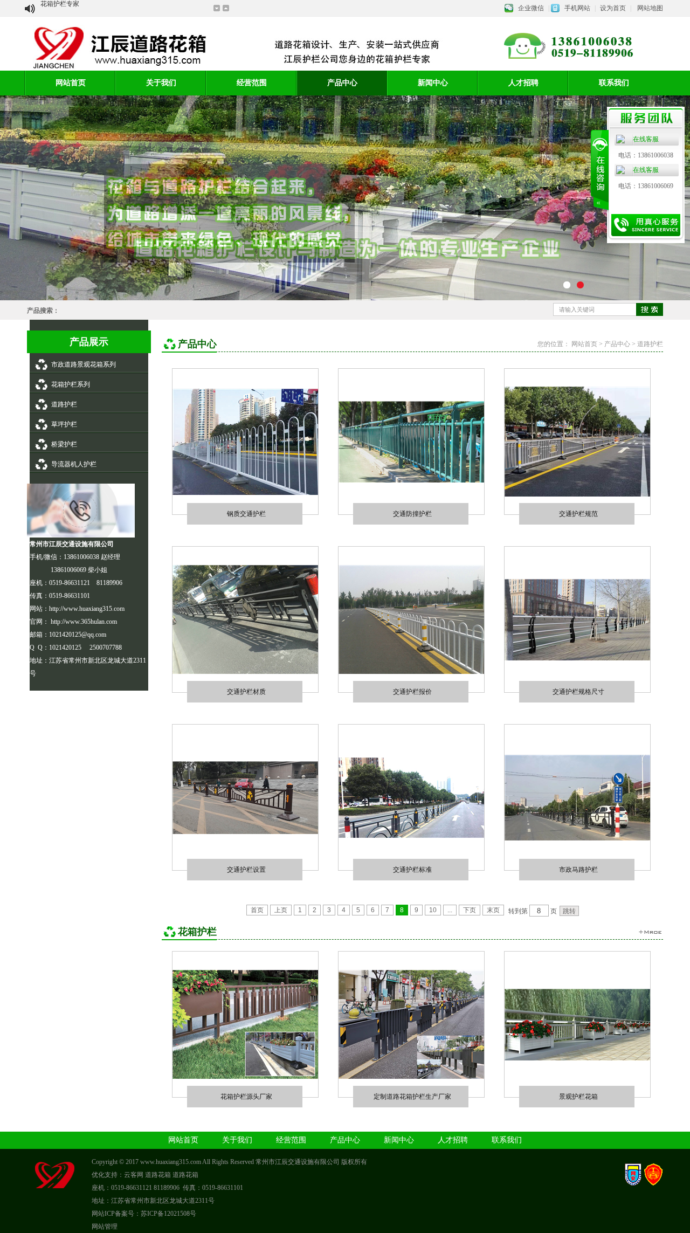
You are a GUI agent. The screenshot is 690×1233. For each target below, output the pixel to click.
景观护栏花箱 (578, 1096)
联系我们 (507, 1140)
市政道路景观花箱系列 (83, 364)
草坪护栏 (64, 424)
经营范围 (252, 83)
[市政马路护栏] (577, 838)
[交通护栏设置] (245, 832)
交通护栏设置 (246, 869)
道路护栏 (64, 404)
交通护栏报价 (412, 691)
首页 (257, 910)
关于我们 (161, 83)
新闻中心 (433, 83)
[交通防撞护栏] (411, 480)
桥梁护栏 (64, 444)
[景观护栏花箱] (577, 1058)
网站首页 (71, 83)
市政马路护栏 (578, 869)
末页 (493, 910)
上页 (280, 910)
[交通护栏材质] (245, 672)
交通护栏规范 (578, 513)
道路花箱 (158, 1175)
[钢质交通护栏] (245, 493)
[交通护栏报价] (411, 672)
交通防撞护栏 (412, 513)
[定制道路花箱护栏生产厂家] (411, 1076)
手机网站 (577, 8)
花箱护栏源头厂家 (246, 1096)
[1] (582, 286)
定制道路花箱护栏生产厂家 (412, 1096)
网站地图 (650, 8)
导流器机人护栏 (73, 464)
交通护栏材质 (246, 691)
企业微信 (531, 8)
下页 (469, 910)
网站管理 (105, 1226)
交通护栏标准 (412, 869)
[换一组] (649, 932)
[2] (568, 286)
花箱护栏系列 (70, 384)
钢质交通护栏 (246, 513)
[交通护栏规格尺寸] (577, 658)
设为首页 (613, 8)
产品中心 (342, 83)
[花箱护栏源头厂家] (245, 1076)
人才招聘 (523, 83)
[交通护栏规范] (577, 494)
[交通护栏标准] (411, 835)
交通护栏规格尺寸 (578, 691)
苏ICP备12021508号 (168, 1213)
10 (433, 910)
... (449, 910)
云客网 (133, 1175)
